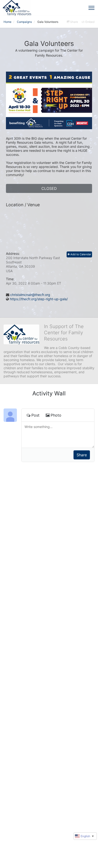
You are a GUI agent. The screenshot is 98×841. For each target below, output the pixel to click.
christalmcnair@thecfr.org (30, 295)
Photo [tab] (56, 415)
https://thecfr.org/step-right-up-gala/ (39, 299)
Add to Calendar (80, 254)
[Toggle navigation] (91, 7)
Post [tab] (35, 415)
